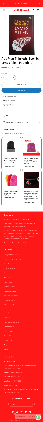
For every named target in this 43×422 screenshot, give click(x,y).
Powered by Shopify (28, 420)
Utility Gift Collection (11, 255)
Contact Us (8, 340)
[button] (4, 10)
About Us (7, 317)
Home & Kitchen (9, 286)
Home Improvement (11, 291)
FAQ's (6, 349)
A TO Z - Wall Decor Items (13, 259)
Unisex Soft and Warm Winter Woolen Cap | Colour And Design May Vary (10, 161)
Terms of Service (10, 336)
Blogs (6, 345)
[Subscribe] (32, 404)
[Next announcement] (39, 3)
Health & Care (9, 282)
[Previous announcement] (4, 3)
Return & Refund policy (12, 322)
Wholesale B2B (9, 305)
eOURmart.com (18, 420)
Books (6, 273)
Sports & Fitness (9, 300)
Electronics (8, 277)
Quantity (4, 73)
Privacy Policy (9, 331)
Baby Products (9, 264)
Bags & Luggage (9, 268)
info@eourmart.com (29, 243)
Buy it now (21, 90)
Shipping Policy (9, 326)
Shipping (11, 70)
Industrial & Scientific (11, 296)
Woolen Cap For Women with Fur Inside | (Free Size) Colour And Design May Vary (31, 161)
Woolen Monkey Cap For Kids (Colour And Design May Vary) (11, 193)
